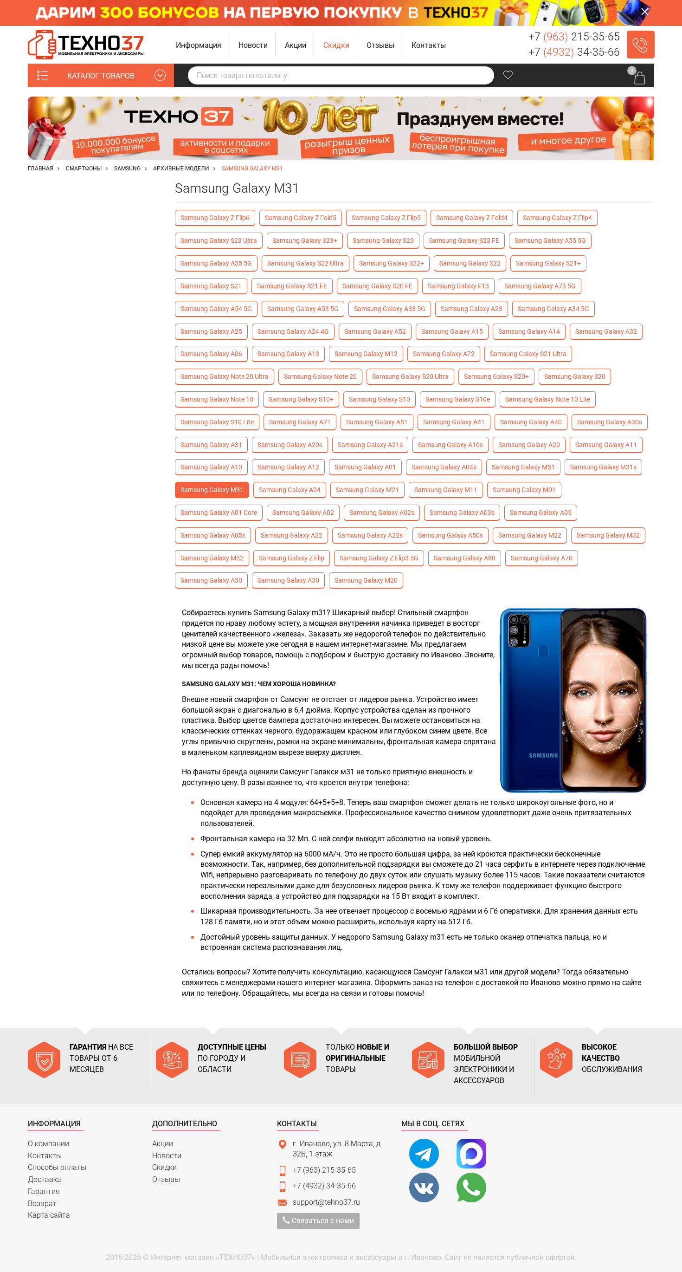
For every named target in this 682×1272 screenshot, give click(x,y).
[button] (198, 45)
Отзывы (166, 1179)
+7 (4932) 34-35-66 (324, 1185)
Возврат (42, 1203)
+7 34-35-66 (574, 52)
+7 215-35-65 (574, 37)
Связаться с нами (322, 1220)
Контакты (45, 1155)
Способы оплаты (57, 1167)
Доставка (44, 1179)
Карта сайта (49, 1215)
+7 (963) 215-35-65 (324, 1170)
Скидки (164, 1167)
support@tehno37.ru (326, 1202)
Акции (162, 1143)
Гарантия (44, 1191)
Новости (166, 1155)
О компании (48, 1143)
